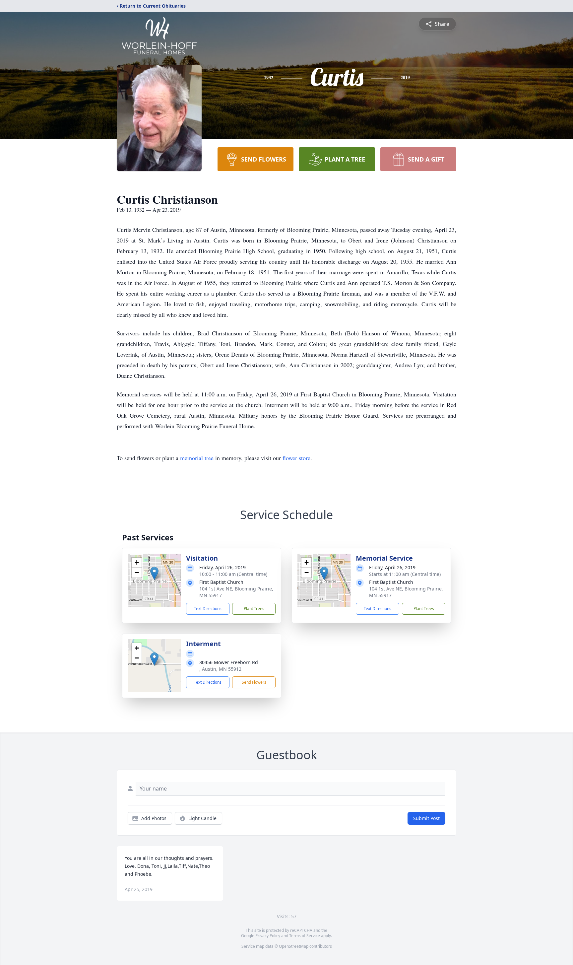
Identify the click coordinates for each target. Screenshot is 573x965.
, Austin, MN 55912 (220, 669)
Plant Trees (254, 608)
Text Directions (208, 608)
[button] (154, 573)
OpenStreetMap (293, 946)
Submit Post (426, 818)
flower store (296, 458)
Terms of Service (304, 935)
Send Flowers (254, 682)
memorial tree (197, 458)
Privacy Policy (267, 935)
